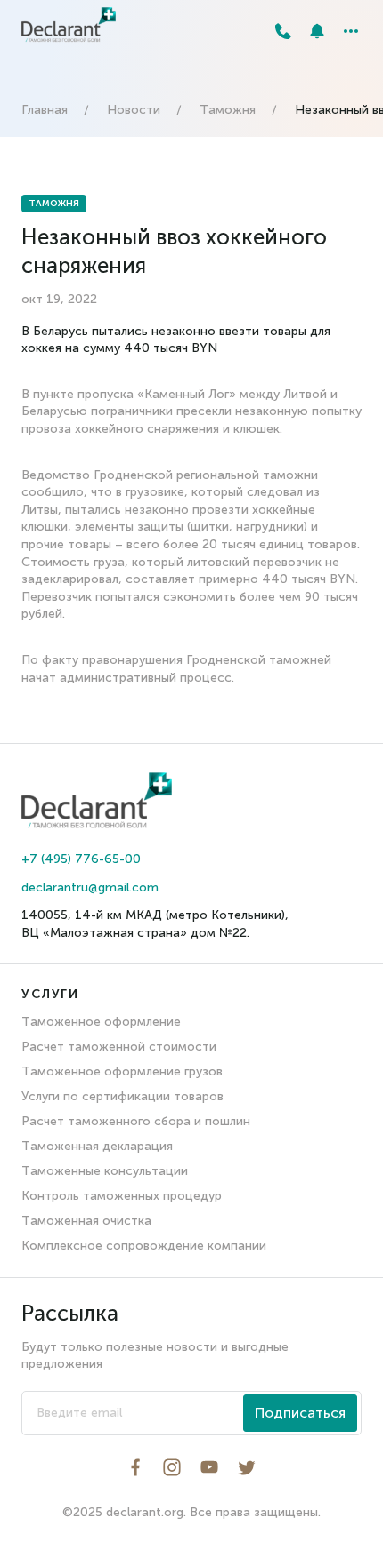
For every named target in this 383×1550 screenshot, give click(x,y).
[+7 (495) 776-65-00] (283, 31)
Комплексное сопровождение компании (143, 1245)
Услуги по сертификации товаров (122, 1096)
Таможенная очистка (86, 1220)
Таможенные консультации (104, 1170)
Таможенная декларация (97, 1146)
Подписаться (300, 1412)
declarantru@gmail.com (90, 887)
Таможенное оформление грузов (122, 1071)
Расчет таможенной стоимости (118, 1046)
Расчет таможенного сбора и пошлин (135, 1121)
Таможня (228, 109)
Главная (44, 109)
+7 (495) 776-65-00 (81, 859)
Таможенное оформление (101, 1021)
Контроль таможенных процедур (121, 1195)
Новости (133, 109)
